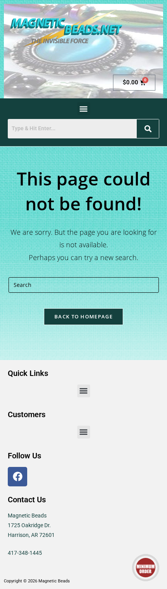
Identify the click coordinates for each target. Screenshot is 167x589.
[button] (83, 108)
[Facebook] (17, 476)
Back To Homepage (83, 316)
